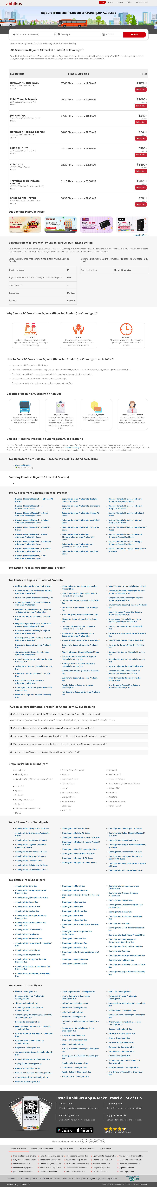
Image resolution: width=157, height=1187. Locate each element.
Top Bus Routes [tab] (18, 1148)
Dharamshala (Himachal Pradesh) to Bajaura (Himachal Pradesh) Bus (125, 620)
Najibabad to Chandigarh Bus (122, 1051)
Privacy (85, 1178)
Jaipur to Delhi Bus (126, 1167)
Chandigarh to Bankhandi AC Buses (31, 851)
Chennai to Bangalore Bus (76, 1160)
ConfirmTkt (25, 1184)
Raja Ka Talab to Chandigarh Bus (76, 1072)
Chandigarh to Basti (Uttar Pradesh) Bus (127, 935)
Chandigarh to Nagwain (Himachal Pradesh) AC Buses (30, 845)
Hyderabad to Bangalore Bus (24, 1156)
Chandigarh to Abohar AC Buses (76, 828)
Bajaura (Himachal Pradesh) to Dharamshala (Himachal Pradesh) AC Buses (78, 537)
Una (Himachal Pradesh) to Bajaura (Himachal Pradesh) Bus (124, 686)
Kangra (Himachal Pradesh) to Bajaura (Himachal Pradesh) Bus (126, 598)
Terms (78, 1178)
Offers (129, 2)
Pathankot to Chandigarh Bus (122, 1033)
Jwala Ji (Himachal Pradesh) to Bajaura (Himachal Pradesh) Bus (79, 657)
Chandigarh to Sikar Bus (72, 915)
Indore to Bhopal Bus (101, 1164)
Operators (11, 1178)
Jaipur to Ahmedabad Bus (23, 1171)
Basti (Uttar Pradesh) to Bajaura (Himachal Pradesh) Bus (29, 681)
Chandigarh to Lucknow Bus (74, 963)
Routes (20, 1178)
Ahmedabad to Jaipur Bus (23, 1167)
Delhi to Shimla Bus (100, 1171)
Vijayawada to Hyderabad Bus (131, 1156)
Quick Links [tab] (105, 1148)
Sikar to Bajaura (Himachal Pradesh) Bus (126, 640)
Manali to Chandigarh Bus (120, 991)
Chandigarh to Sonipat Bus (74, 938)
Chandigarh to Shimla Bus (26, 902)
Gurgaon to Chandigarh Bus (74, 1039)
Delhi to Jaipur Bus (126, 1171)
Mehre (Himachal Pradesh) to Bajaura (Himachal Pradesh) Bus (78, 664)
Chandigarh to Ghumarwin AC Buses (31, 869)
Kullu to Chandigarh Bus (72, 1012)
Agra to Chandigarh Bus (119, 1055)
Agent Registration (109, 1178)
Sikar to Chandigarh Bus (119, 1038)
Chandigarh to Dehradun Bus (75, 890)
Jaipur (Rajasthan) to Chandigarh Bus (78, 991)
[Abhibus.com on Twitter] (86, 1141)
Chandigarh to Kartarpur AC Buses (30, 856)
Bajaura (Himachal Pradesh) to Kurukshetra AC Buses (29, 507)
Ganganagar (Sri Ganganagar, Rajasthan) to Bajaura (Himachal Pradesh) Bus (33, 610)
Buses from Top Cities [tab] (42, 1148)
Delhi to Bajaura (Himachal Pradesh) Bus (33, 586)
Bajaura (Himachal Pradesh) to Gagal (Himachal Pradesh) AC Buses (125, 542)
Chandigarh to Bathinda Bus (74, 911)
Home (12, 44)
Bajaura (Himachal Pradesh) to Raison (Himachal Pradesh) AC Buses (32, 521)
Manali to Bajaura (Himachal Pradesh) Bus (127, 586)
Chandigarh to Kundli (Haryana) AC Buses (80, 849)
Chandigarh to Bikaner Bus (120, 912)
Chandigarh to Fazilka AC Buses (29, 860)
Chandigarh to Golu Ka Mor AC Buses (31, 865)
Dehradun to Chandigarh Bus (75, 1003)
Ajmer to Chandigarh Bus (73, 1044)
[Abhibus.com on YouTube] (90, 1141)
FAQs (71, 1178)
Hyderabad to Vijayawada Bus (52, 1156)
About (27, 1178)
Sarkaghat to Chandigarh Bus (28, 1063)
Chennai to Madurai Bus (102, 1160)
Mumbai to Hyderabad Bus (50, 1164)
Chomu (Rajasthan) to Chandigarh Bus (32, 1077)
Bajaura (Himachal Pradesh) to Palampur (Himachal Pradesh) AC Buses (33, 542)
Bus (102, 2)
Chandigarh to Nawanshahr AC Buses (125, 851)
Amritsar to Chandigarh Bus (74, 1007)
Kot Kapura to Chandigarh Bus (75, 1076)
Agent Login (95, 1178)
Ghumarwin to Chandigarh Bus (122, 1010)
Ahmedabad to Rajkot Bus (50, 1167)
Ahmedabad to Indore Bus (76, 1167)
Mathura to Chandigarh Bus (27, 1081)
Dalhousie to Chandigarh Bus (122, 1047)
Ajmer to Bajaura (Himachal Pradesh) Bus (80, 652)
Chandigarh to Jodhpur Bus (74, 902)
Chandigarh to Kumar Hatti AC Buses (78, 853)
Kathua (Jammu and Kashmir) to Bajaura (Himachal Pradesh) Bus (33, 639)
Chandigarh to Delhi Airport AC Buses (125, 828)
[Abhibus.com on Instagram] (95, 1141)
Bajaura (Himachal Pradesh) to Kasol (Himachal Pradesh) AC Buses (31, 535)
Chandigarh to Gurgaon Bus (121, 900)
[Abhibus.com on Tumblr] (99, 1141)
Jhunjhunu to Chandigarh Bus (75, 1063)
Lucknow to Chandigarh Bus (74, 1067)
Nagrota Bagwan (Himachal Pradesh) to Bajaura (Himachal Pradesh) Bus (33, 624)
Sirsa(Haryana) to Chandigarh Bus (124, 1067)
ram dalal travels (22, 465)
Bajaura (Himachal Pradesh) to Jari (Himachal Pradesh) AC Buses (77, 545)
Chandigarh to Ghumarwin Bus (29, 929)
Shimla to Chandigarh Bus (26, 1003)
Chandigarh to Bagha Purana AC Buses (79, 862)
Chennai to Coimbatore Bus (130, 1160)
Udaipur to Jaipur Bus (101, 1167)
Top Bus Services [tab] (86, 1148)
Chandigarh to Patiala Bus (27, 934)
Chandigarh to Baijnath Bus (27, 954)
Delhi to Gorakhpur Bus (75, 1171)
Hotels (120, 2)
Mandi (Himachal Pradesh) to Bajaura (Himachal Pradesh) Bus (125, 613)
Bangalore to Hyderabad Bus (24, 1160)
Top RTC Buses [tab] (66, 1148)
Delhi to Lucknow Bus (48, 1171)
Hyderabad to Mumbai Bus (77, 1156)
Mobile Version (46, 1178)
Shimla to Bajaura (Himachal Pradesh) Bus (34, 597)
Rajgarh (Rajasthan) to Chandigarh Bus (32, 1059)
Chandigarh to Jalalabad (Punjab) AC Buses (81, 837)
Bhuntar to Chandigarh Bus (27, 1068)
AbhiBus (10, 1184)
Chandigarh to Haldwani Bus (121, 960)
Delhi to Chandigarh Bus (26, 991)
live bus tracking (72, 447)
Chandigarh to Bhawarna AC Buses (124, 840)
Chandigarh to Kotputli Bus (27, 950)
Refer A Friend (142, 2)
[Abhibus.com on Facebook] (82, 1141)
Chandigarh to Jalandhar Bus (74, 920)
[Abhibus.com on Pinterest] (103, 1141)
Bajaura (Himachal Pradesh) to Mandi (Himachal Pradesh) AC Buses (125, 535)
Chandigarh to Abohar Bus (27, 911)
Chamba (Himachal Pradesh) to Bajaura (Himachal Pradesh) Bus (32, 603)
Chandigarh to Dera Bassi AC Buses (31, 840)
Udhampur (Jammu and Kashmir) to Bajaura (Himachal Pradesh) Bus (124, 671)
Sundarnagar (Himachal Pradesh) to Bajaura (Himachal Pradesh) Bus (78, 634)
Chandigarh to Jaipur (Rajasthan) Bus (31, 897)
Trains (110, 2)
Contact (35, 1178)
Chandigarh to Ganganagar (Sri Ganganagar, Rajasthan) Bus (122, 940)
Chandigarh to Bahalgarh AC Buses (77, 858)
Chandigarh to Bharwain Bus (74, 943)
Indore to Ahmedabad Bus (129, 1164)
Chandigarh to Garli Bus (119, 951)
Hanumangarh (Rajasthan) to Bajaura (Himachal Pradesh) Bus (78, 627)
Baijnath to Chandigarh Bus (27, 1047)
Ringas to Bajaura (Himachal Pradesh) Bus (80, 640)
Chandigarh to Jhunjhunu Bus (75, 959)
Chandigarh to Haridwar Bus (74, 947)
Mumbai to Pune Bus (21, 1164)
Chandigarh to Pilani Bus (119, 923)
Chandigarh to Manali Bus (73, 886)
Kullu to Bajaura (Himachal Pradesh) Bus (80, 614)
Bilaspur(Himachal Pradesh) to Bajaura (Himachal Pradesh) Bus (32, 631)
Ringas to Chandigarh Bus (73, 1035)
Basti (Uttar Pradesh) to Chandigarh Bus (33, 1072)
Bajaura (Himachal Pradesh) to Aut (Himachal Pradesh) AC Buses (30, 556)
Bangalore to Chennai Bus (50, 1160)
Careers (57, 1178)
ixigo (17, 1184)
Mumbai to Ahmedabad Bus (77, 1164)
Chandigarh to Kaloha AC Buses (76, 833)
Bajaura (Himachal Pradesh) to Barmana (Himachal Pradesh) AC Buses (33, 549)
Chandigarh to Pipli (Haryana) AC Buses (126, 870)
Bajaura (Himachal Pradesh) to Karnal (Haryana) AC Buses (125, 507)
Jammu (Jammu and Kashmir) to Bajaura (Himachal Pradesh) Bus (79, 594)
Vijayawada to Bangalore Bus (104, 1156)
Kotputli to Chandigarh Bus (27, 1022)
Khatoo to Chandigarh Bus (120, 1029)
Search (134, 34)
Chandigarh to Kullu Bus (72, 906)
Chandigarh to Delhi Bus (26, 886)
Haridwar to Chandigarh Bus (121, 1042)
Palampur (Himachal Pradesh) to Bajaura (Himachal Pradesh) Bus (33, 591)
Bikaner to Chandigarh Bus (74, 1016)
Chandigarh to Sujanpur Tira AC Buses (32, 828)
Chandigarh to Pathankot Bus (28, 938)
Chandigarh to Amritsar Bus (27, 906)
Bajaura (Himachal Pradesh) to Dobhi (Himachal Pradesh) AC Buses (31, 514)
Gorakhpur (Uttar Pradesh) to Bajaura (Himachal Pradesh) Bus (32, 653)
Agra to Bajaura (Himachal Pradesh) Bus (126, 666)
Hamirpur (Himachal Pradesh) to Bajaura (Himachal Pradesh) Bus (127, 591)
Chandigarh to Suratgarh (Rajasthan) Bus (127, 955)
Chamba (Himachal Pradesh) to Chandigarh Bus (29, 1008)
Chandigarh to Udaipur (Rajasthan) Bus (126, 946)
